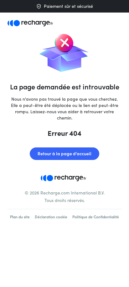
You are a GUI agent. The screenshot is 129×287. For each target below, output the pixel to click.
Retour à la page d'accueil (64, 154)
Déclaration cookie (51, 216)
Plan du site (20, 216)
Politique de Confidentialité (95, 216)
